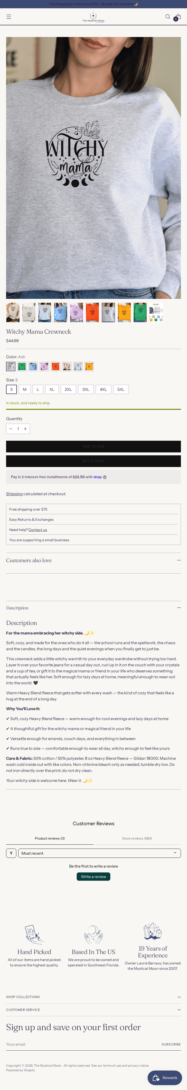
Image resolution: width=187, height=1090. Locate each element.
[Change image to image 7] (108, 312)
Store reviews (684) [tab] (137, 838)
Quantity (14, 418)
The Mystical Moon (48, 1065)
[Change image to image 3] (44, 312)
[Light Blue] (33, 366)
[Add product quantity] (25, 429)
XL (52, 389)
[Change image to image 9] (140, 312)
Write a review (93, 876)
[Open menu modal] (9, 16)
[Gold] (89, 366)
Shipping (14, 493)
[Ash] (10, 366)
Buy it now (93, 461)
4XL (103, 389)
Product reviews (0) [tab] (50, 838)
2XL (68, 389)
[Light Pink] (44, 366)
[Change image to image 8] (124, 312)
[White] (78, 366)
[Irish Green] (22, 366)
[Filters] (11, 853)
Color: (15, 356)
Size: (12, 379)
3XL (86, 389)
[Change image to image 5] (76, 312)
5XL (121, 389)
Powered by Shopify (20, 1070)
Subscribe (171, 1044)
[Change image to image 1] (12, 312)
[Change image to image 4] (60, 312)
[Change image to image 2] (28, 312)
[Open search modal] (168, 16)
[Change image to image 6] (92, 312)
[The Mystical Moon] (93, 16)
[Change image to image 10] (156, 312)
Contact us (37, 530)
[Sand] (66, 366)
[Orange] (55, 366)
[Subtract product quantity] (10, 429)
